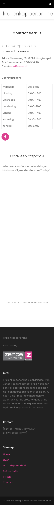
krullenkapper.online (28, 13)
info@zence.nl (18, 66)
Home (6, 454)
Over (6, 460)
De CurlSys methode (15, 465)
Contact (8, 482)
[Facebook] (5, 137)
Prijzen (7, 476)
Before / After (11, 471)
